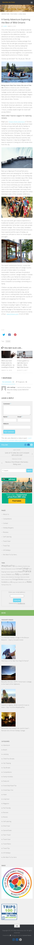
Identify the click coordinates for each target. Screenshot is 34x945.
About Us (6, 514)
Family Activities (8, 777)
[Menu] (31, 2)
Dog (2, 572)
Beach (5, 750)
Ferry (16, 572)
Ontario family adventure (17, 122)
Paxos (11, 579)
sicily (9, 582)
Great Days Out (8, 790)
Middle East (11, 577)
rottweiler (26, 579)
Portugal (15, 579)
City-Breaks (6, 768)
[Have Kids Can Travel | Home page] (11, 2)
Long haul (22, 14)
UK (23, 582)
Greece (8, 574)
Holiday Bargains (8, 528)
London (25, 574)
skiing (14, 582)
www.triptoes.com (12, 314)
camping (5, 754)
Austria (25, 566)
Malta (7, 577)
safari (29, 579)
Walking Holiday (5, 584)
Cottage (25, 568)
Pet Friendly (7, 808)
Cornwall (18, 569)
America (20, 566)
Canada (8, 341)
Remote (5, 812)
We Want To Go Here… (10, 555)
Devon (30, 569)
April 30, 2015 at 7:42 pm (24, 387)
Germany (3, 574)
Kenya (20, 574)
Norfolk (27, 577)
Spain (17, 582)
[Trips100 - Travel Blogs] (9, 914)
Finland (20, 572)
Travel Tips (6, 546)
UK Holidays (7, 550)
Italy (17, 574)
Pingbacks (22, 382)
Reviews (5, 532)
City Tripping (7, 763)
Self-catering (7, 821)
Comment (7, 404)
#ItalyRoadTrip (8, 565)
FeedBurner (21, 603)
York (10, 584)
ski (11, 582)
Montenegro (17, 577)
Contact (5, 523)
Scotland (4, 582)
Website (6, 424)
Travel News (7, 844)
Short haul (6, 826)
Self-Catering (7, 537)
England (12, 571)
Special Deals (7, 830)
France (27, 571)
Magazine (6, 803)
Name (5, 417)
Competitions (7, 519)
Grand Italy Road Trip (9, 785)
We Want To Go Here (10, 857)
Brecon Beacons (6, 569)
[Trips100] (9, 919)
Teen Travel (6, 835)
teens (20, 582)
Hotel (5, 794)
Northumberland (5, 579)
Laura (5, 26)
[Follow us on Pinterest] (31, 445)
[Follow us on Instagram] (25, 445)
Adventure (5, 14)
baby (29, 566)
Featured (14, 14)
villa (25, 582)
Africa (16, 566)
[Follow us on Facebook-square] (28, 445)
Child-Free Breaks (8, 759)
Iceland (13, 574)
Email (20, 417)
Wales (29, 581)
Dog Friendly (7, 571)
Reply (8, 392)
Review (20, 579)
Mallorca (3, 577)
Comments (9, 382)
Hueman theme (26, 935)
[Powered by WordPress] (10, 935)
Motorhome (23, 577)
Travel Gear (6, 541)
